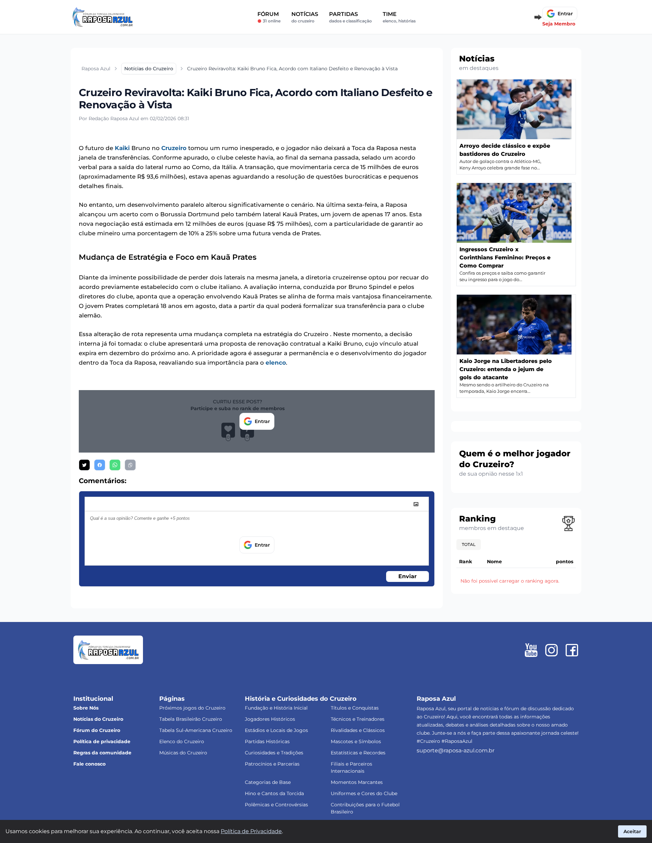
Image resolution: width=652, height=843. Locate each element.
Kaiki (122, 148)
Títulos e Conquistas (355, 708)
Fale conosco (89, 764)
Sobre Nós (85, 708)
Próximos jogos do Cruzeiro (192, 708)
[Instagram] (551, 650)
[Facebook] (572, 650)
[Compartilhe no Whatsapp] (115, 465)
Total (468, 544)
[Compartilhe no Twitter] (84, 465)
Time (399, 17)
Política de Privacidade (251, 831)
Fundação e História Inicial (276, 708)
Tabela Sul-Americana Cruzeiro (195, 730)
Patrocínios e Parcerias (272, 764)
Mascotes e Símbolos (356, 741)
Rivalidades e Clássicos (358, 730)
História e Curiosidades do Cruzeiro (301, 698)
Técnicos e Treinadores (357, 719)
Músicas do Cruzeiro (183, 753)
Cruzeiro (173, 148)
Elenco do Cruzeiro (181, 741)
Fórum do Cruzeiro (96, 730)
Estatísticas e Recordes (358, 753)
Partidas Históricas (267, 741)
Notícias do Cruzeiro (98, 719)
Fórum (268, 17)
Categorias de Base (268, 782)
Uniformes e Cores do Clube (364, 793)
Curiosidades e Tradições (274, 753)
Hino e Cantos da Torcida (274, 793)
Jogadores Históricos (270, 719)
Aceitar (632, 831)
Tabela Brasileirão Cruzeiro (190, 719)
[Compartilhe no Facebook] (99, 465)
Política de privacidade (101, 741)
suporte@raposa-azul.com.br (455, 750)
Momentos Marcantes (357, 782)
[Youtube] (531, 650)
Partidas (350, 17)
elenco (276, 362)
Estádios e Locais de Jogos (276, 730)
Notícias (304, 17)
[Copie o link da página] (130, 465)
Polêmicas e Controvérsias (276, 805)
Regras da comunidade (102, 753)
